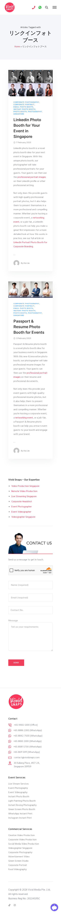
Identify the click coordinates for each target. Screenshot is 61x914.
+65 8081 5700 (21, 747)
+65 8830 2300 (21, 741)
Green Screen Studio (18, 861)
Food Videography (17, 869)
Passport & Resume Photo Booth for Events (28, 327)
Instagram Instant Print (20, 818)
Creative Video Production (21, 835)
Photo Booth (20, 111)
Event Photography (18, 788)
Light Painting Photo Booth (22, 801)
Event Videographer (21, 512)
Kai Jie (27, 263)
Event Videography (17, 792)
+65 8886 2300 (21, 730)
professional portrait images (31, 177)
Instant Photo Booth (24, 109)
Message (13, 620)
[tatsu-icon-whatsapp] (40, 7)
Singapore (18, 114)
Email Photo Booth (23, 107)
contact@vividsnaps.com (27, 758)
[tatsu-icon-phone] (34, 7)
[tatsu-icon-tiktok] (10, 905)
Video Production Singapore (25, 486)
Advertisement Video (19, 857)
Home (17, 46)
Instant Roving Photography (22, 805)
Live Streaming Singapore (24, 496)
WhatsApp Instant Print (20, 814)
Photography (35, 111)
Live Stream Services (18, 784)
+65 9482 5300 (22, 725)
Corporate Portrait (23, 104)
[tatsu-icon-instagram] (15, 905)
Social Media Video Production (23, 844)
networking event (24, 418)
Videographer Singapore (23, 517)
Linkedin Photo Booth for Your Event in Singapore (27, 128)
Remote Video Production (24, 491)
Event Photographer (21, 507)
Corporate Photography (26, 102)
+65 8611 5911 (20, 752)
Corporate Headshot (21, 502)
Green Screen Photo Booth (21, 809)
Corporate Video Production (22, 840)
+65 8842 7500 (21, 736)
